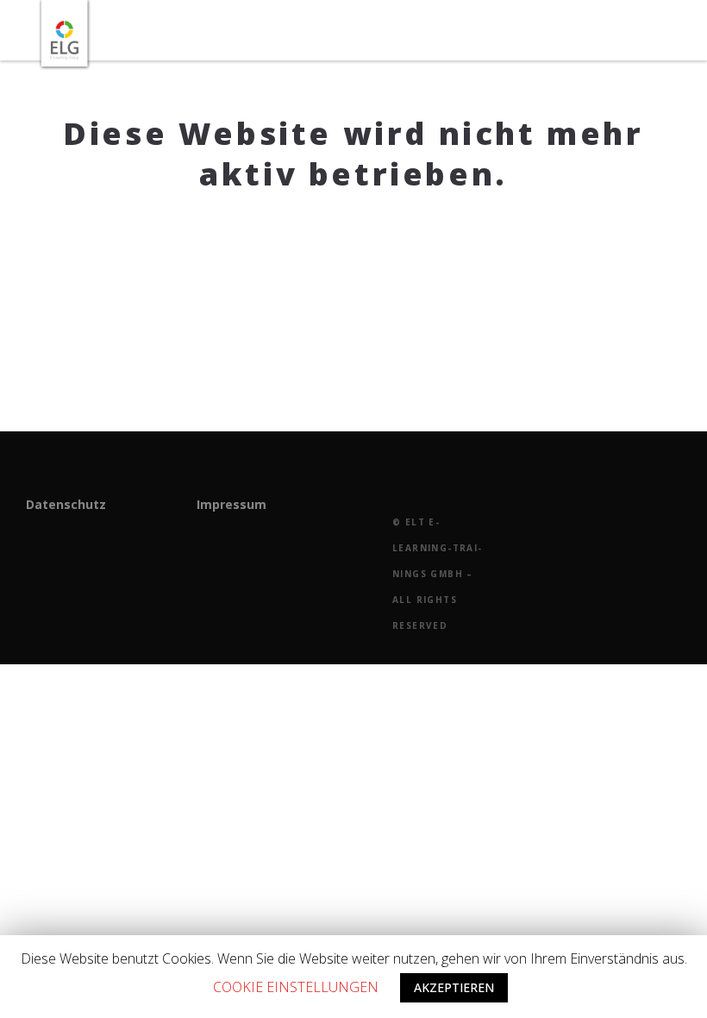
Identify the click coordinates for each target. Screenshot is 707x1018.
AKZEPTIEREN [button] (454, 987)
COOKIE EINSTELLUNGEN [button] (296, 986)
